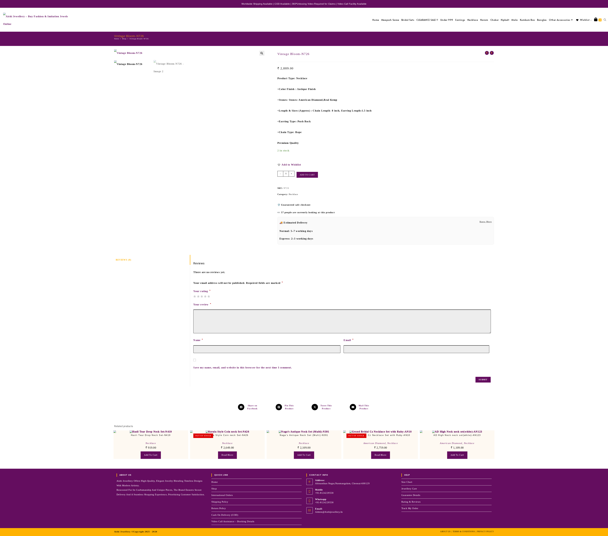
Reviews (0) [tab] (123, 259)
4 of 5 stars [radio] (205, 296)
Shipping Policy (219, 502)
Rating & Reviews (411, 502)
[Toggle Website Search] (605, 20)
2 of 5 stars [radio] (198, 296)
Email (348, 339)
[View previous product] (487, 53)
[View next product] (492, 53)
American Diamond (374, 443)
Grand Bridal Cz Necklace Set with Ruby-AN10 (380, 435)
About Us (445, 531)
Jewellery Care (409, 488)
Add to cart (307, 175)
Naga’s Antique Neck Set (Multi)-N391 (304, 435)
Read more (227, 455)
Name (198, 339)
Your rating (202, 291)
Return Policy (218, 508)
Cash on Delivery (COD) (224, 515)
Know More (486, 221)
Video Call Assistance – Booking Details (232, 521)
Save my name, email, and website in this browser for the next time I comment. (242, 367)
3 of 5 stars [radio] (201, 296)
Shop (214, 488)
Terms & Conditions (464, 531)
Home (214, 482)
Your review (202, 304)
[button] (261, 53)
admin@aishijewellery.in (329, 512)
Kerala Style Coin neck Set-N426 (227, 435)
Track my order (409, 508)
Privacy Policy (485, 531)
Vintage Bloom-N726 (139, 39)
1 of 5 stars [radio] (194, 296)
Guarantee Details (410, 495)
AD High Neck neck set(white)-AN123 (457, 435)
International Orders (222, 495)
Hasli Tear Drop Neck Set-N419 (151, 435)
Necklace (293, 194)
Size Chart (406, 482)
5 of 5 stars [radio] (208, 296)
